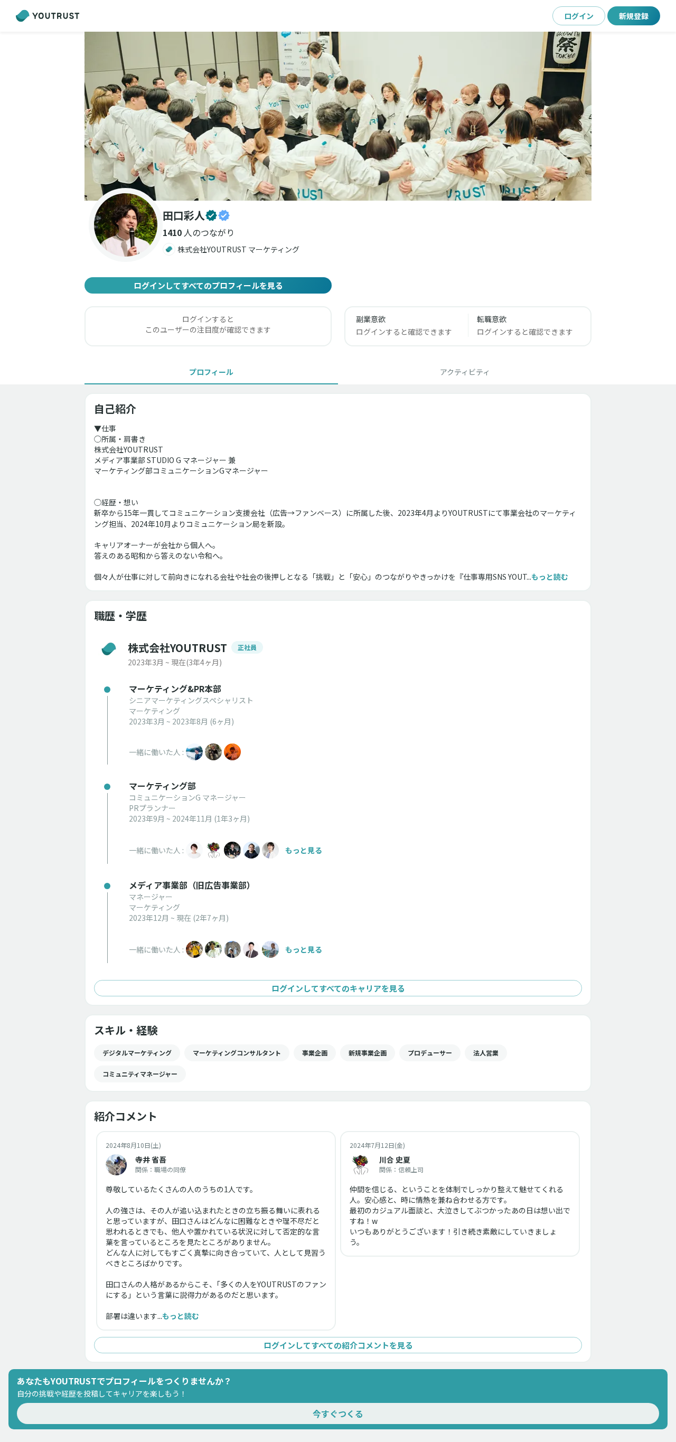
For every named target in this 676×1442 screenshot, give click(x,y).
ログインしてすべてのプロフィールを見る (208, 285)
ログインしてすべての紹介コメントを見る (338, 1345)
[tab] (211, 371)
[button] (338, 116)
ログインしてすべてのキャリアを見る (338, 988)
